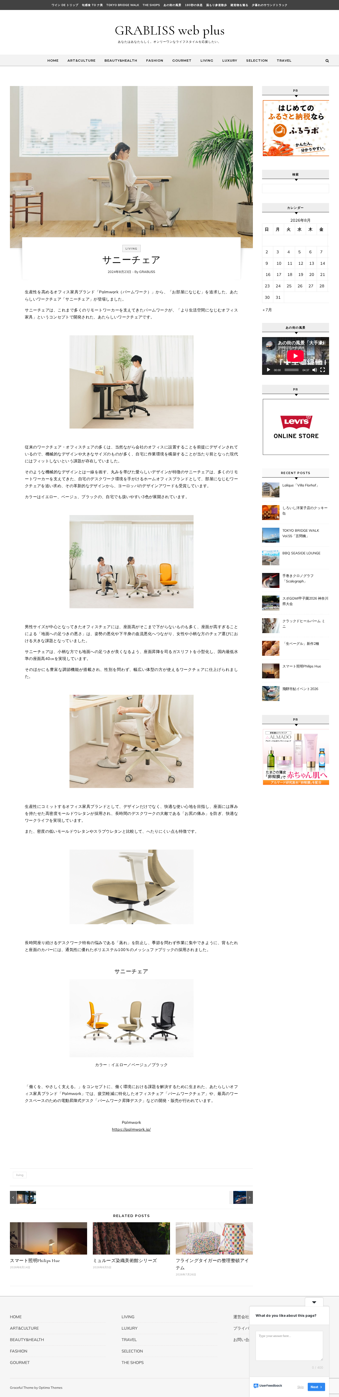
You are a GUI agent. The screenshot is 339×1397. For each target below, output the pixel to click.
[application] (295, 356)
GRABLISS (147, 272)
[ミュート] (314, 369)
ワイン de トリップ (65, 5)
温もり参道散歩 (216, 5)
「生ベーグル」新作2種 (300, 643)
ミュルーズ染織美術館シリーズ (125, 1260)
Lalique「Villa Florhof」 (301, 485)
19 (300, 274)
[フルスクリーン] (322, 369)
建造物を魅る (239, 5)
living (19, 1175)
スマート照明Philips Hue (35, 1260)
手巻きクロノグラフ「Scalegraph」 (298, 578)
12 (300, 263)
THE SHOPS (151, 5)
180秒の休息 (194, 5)
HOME (53, 60)
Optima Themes (50, 1388)
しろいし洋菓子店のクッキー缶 (305, 511)
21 (322, 274)
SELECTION (257, 60)
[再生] (268, 369)
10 (278, 263)
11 (289, 263)
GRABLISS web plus (170, 30)
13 (311, 263)
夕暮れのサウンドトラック (270, 5)
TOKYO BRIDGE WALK (122, 5)
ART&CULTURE (82, 60)
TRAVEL (284, 60)
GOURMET (182, 60)
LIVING (207, 60)
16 (268, 274)
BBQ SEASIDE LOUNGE (301, 553)
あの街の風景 (172, 5)
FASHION (154, 60)
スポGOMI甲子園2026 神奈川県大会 (305, 601)
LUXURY (229, 60)
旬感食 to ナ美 (92, 5)
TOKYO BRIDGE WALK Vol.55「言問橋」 (300, 533)
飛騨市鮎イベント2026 (300, 689)
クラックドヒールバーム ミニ (303, 624)
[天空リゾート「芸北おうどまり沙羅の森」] (242, 1197)
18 (289, 274)
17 (278, 274)
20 (311, 274)
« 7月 (267, 309)
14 (322, 263)
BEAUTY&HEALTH (120, 60)
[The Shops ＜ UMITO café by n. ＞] (21, 1197)
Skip (300, 1387)
